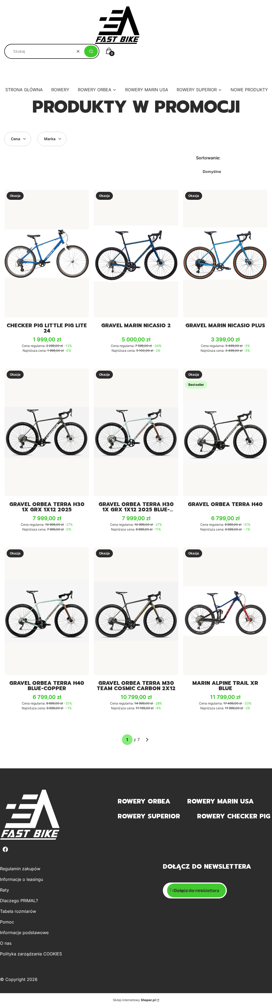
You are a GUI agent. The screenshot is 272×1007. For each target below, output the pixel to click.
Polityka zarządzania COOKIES (31, 953)
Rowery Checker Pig (233, 816)
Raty (4, 890)
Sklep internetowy (134, 1000)
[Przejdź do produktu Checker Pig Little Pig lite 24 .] (47, 253)
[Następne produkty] (147, 739)
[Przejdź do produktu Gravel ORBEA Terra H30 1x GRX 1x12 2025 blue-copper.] (136, 432)
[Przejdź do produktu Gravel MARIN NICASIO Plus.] (225, 253)
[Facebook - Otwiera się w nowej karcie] (5, 849)
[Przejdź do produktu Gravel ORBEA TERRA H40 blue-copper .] (47, 611)
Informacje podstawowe (24, 932)
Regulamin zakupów (20, 868)
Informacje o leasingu (21, 879)
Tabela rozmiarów (18, 911)
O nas (5, 943)
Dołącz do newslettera (196, 890)
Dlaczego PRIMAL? (19, 900)
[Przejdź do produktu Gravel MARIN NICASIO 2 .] (136, 253)
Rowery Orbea (144, 801)
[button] (91, 51)
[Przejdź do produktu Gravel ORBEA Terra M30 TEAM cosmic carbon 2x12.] (136, 611)
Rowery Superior (149, 816)
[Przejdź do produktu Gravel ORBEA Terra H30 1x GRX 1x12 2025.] (47, 432)
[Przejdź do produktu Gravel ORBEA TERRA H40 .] (225, 432)
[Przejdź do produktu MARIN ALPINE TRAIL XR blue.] (225, 611)
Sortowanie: (208, 157)
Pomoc (7, 922)
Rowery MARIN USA (220, 801)
